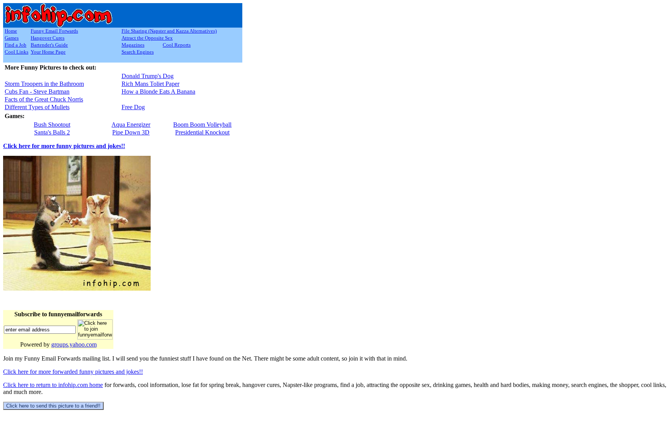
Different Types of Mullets (37, 107)
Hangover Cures (47, 38)
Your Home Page (48, 52)
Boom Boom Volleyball (202, 124)
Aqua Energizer (130, 124)
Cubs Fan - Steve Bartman (37, 91)
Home (11, 31)
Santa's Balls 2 (52, 132)
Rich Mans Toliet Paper (150, 83)
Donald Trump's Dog (148, 76)
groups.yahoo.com (74, 344)
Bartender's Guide (49, 45)
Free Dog (133, 107)
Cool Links (16, 52)
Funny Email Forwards (54, 31)
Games (12, 38)
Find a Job (15, 45)
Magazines (133, 45)
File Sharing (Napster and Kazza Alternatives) (169, 31)
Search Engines (138, 52)
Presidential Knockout (202, 132)
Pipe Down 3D (130, 132)
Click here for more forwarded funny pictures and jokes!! (73, 371)
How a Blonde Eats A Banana (158, 91)
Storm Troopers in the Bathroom (44, 83)
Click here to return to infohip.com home (53, 385)
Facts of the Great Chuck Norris (44, 99)
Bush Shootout (52, 124)
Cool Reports (177, 45)
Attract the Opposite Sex (147, 38)
